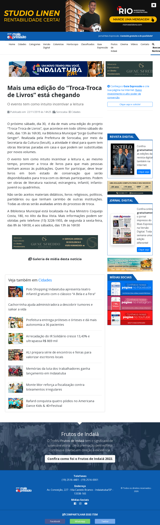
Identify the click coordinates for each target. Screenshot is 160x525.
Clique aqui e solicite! (130, 104)
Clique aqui (143, 171)
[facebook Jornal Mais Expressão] (75, 503)
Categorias (34, 44)
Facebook (55, 521)
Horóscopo (72, 44)
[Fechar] (153, 5)
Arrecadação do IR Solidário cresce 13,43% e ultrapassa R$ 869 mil (58, 338)
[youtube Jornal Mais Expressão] (85, 503)
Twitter (105, 521)
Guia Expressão (102, 46)
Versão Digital (46, 46)
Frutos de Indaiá (114, 47)
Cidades (22, 44)
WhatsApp (80, 521)
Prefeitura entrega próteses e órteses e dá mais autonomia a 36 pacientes (61, 322)
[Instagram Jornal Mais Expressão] (130, 303)
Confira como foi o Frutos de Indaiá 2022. (80, 459)
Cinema (124, 44)
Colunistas (58, 44)
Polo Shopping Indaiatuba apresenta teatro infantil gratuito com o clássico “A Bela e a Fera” (60, 291)
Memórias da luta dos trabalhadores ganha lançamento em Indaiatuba (58, 370)
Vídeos (134, 44)
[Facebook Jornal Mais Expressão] (130, 288)
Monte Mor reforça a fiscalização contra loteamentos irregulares (55, 387)
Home (12, 44)
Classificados (87, 44)
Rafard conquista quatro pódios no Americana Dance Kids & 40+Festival (60, 403)
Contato (145, 44)
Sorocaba (61, 112)
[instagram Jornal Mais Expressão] (80, 503)
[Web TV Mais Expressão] (130, 317)
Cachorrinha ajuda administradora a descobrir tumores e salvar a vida (50, 306)
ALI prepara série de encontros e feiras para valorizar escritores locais (58, 354)
